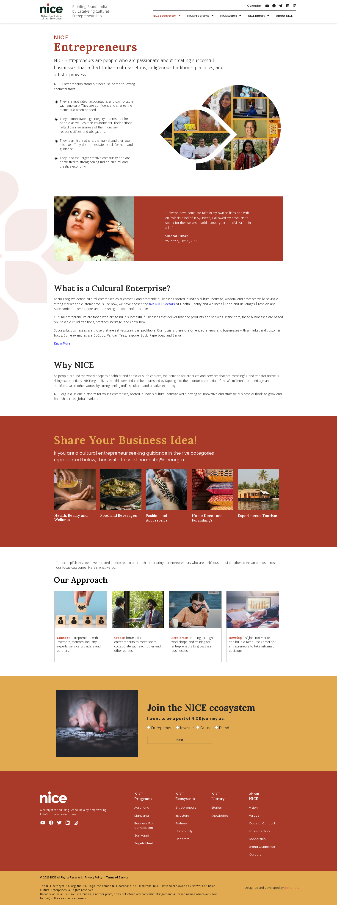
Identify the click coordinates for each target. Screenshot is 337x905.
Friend (224, 728)
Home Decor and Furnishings (207, 517)
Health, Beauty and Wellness (71, 517)
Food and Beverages (118, 515)
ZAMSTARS (291, 888)
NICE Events (228, 16)
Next (180, 740)
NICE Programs (198, 16)
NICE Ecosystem (164, 16)
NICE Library (256, 16)
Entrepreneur (162, 728)
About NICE (284, 16)
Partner (206, 728)
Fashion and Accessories (157, 517)
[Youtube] (267, 5)
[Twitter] (281, 5)
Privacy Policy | (95, 877)
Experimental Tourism (257, 515)
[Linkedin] (288, 5)
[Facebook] (274, 5)
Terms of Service (117, 877)
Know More (62, 343)
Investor (187, 728)
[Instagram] (294, 5)
